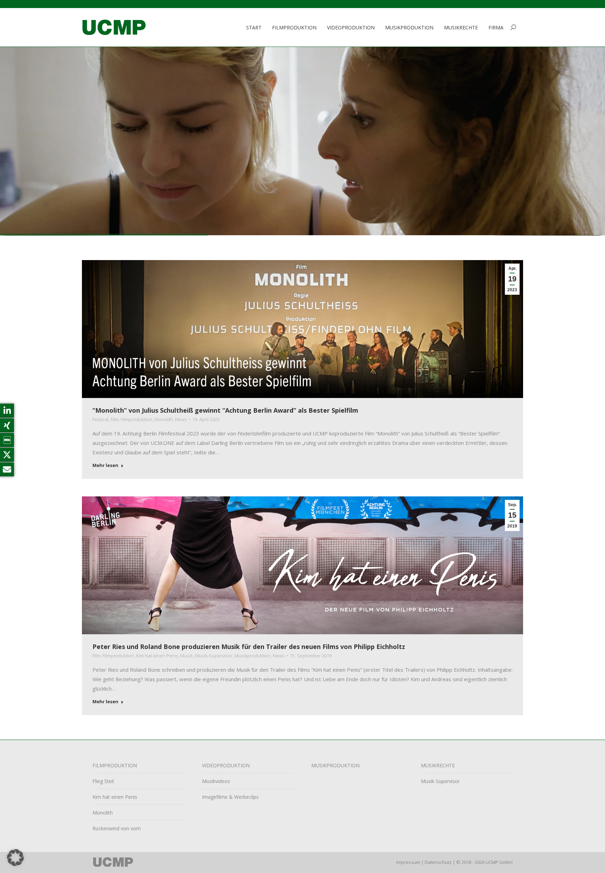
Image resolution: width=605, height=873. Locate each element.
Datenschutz (438, 862)
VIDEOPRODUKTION (226, 765)
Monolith (163, 419)
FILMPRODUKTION (114, 765)
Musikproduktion (253, 655)
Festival (100, 419)
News (181, 419)
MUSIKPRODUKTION (335, 765)
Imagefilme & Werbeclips (230, 797)
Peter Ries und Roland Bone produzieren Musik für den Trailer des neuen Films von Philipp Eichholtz (248, 646)
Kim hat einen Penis (157, 655)
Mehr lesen (105, 465)
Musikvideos (216, 781)
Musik (186, 655)
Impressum (408, 862)
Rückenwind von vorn (116, 828)
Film (115, 419)
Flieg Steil (103, 781)
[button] (15, 857)
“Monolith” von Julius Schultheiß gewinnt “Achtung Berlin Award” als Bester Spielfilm (225, 410)
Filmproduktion (136, 419)
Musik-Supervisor (213, 655)
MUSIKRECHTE (438, 765)
